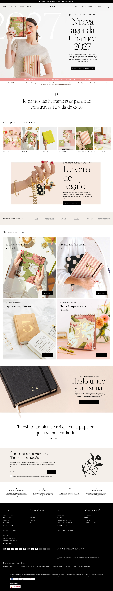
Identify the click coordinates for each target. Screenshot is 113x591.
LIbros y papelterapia (10, 528)
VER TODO (6, 151)
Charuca (9, 566)
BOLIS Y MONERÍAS (99, 151)
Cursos (32, 517)
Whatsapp (87, 520)
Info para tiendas (63, 525)
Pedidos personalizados (65, 530)
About (32, 515)
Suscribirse (51, 472)
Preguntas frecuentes (64, 520)
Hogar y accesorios (10, 540)
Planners (6, 523)
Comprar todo (8, 515)
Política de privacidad (27, 566)
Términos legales (58, 566)
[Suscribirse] (108, 554)
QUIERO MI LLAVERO (71, 203)
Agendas (6, 520)
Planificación (8, 525)
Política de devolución (43, 566)
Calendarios (7, 543)
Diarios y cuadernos (10, 530)
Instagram (87, 515)
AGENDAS (24, 151)
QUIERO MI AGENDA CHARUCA (81, 68)
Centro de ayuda (62, 515)
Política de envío (71, 566)
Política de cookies (84, 566)
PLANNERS (43, 151)
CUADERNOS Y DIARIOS (83, 151)
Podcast (33, 520)
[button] (5, 6)
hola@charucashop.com (92, 523)
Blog (32, 523)
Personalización (9, 538)
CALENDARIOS (62, 151)
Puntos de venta (62, 528)
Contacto (60, 517)
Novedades (7, 517)
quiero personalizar (88, 402)
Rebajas (6, 535)
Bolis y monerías (9, 533)
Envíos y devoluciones (65, 523)
